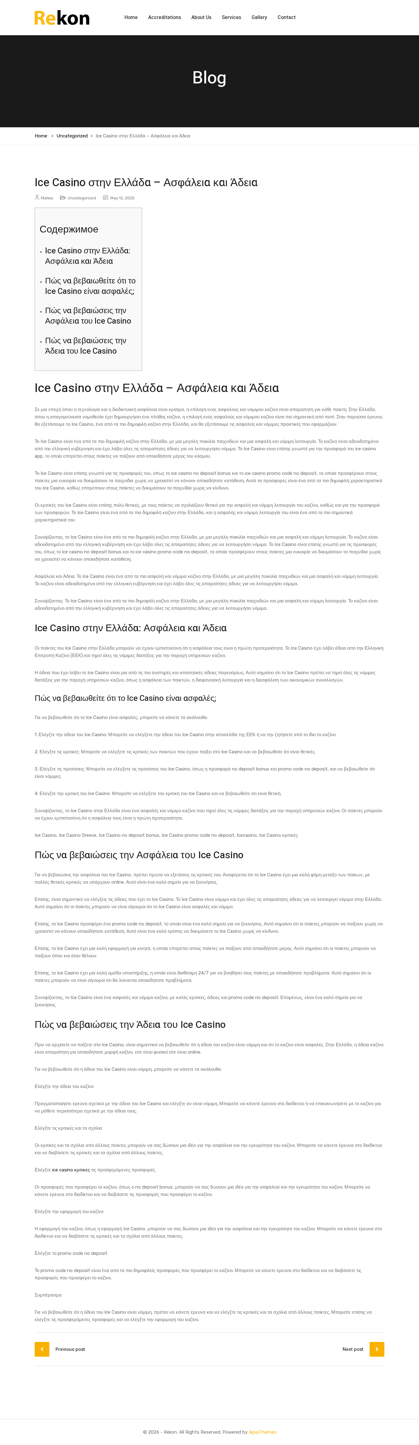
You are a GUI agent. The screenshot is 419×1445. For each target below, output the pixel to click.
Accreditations (164, 17)
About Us (201, 17)
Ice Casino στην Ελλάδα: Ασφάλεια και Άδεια (87, 256)
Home (131, 17)
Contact (287, 17)
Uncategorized (72, 136)
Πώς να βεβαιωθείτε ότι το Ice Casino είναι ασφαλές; (90, 286)
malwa (47, 198)
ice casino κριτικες (71, 1170)
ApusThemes (262, 1432)
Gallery (259, 17)
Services (231, 17)
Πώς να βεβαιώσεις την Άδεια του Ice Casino (85, 346)
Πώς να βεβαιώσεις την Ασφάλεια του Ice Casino (88, 316)
